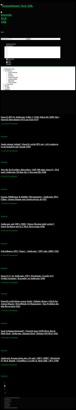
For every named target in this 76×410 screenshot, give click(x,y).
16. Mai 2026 (5, 310)
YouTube (11, 75)
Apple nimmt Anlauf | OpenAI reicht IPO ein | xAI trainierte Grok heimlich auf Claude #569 (29, 145)
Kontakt (6, 402)
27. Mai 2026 (5, 255)
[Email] (2, 40)
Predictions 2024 (9, 69)
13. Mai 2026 (5, 337)
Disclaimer (7, 404)
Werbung (8, 64)
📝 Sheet (7, 87)
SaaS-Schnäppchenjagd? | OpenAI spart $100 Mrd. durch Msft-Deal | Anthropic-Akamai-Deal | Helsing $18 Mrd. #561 (29, 332)
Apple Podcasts (12, 72)
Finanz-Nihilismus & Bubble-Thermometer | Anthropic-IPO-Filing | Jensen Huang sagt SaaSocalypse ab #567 (30, 198)
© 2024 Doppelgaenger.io (12, 397)
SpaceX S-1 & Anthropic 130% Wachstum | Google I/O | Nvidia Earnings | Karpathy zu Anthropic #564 (27, 277)
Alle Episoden (12, 82)
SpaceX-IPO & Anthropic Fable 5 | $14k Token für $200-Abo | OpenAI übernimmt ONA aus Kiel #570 (30, 118)
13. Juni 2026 (5, 123)
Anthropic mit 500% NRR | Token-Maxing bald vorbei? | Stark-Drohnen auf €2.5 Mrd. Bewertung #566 (28, 225)
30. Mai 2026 (5, 230)
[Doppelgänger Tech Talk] (30, 14)
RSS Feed (11, 80)
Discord (6, 86)
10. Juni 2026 (5, 150)
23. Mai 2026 (5, 282)
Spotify (10, 74)
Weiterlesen (4, 136)
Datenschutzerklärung (10, 407)
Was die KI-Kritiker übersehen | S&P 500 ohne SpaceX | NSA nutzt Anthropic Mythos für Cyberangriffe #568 (30, 170)
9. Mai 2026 (4, 364)
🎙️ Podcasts (8, 70)
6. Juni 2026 (4, 176)
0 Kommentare (13, 123)
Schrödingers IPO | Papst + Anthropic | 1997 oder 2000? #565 (30, 251)
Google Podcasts (13, 77)
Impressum (7, 399)
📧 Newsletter (8, 84)
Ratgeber (7, 406)
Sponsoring (7, 401)
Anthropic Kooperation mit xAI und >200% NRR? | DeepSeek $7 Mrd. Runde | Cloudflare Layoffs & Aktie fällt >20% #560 (30, 359)
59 (5, 393)
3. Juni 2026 (4, 203)
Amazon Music (12, 79)
